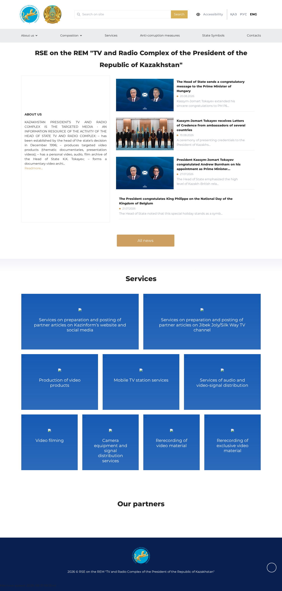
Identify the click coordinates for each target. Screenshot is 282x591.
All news (145, 240)
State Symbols (213, 35)
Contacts (254, 35)
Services (111, 35)
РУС (243, 14)
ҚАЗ (233, 14)
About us (27, 35)
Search (179, 14)
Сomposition (69, 35)
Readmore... (34, 168)
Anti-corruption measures (160, 35)
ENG (253, 14)
